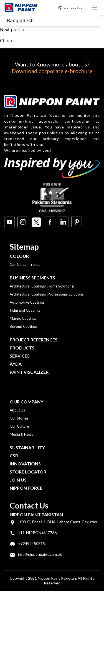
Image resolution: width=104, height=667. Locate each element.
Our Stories (19, 418)
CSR (14, 455)
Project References (33, 339)
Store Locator (28, 471)
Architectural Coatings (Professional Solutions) (47, 294)
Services (20, 355)
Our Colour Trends (25, 264)
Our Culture (19, 426)
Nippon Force (26, 487)
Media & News (21, 434)
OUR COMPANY (26, 401)
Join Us (18, 479)
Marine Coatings (23, 318)
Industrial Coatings (25, 310)
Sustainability (27, 447)
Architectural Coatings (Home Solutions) (42, 286)
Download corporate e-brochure (52, 71)
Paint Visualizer (29, 372)
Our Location (74, 7)
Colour (19, 256)
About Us (17, 410)
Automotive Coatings (27, 302)
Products (22, 347)
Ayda (16, 363)
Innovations (25, 463)
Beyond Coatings (23, 326)
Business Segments (32, 277)
